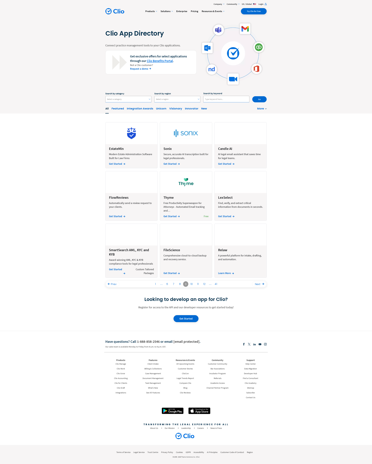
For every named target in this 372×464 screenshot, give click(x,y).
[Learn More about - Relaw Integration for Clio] (241, 250)
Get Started (186, 318)
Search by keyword (212, 93)
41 (216, 284)
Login (261, 4)
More (260, 108)
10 (191, 284)
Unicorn (161, 108)
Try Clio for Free (254, 11)
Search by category (114, 93)
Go (259, 99)
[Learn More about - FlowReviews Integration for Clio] (131, 196)
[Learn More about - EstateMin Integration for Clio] (131, 145)
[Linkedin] (254, 344)
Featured (118, 108)
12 (204, 284)
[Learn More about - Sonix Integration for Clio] (186, 145)
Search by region (162, 93)
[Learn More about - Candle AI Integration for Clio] (241, 145)
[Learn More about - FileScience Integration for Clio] (186, 250)
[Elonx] (249, 344)
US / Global (247, 4)
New (204, 108)
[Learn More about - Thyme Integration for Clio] (186, 196)
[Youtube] (260, 344)
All (107, 108)
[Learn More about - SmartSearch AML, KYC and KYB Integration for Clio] (131, 250)
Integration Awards (140, 108)
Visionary (175, 108)
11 (198, 284)
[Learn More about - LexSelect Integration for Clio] (241, 196)
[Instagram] (265, 344)
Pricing (194, 11)
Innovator (191, 108)
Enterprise (181, 11)
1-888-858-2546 (148, 341)
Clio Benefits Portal (160, 61)
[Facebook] (244, 344)
